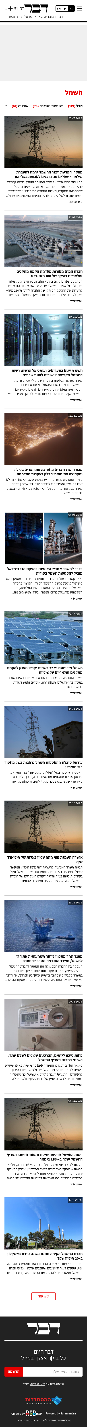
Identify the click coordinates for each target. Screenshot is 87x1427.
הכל (75, 106)
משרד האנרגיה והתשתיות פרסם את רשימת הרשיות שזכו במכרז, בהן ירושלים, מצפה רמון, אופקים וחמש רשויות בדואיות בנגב (46, 683)
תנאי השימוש (37, 1384)
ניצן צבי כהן (75, 202)
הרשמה (13, 1371)
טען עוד (43, 1296)
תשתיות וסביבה (48, 106)
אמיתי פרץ (76, 301)
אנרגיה (20, 106)
